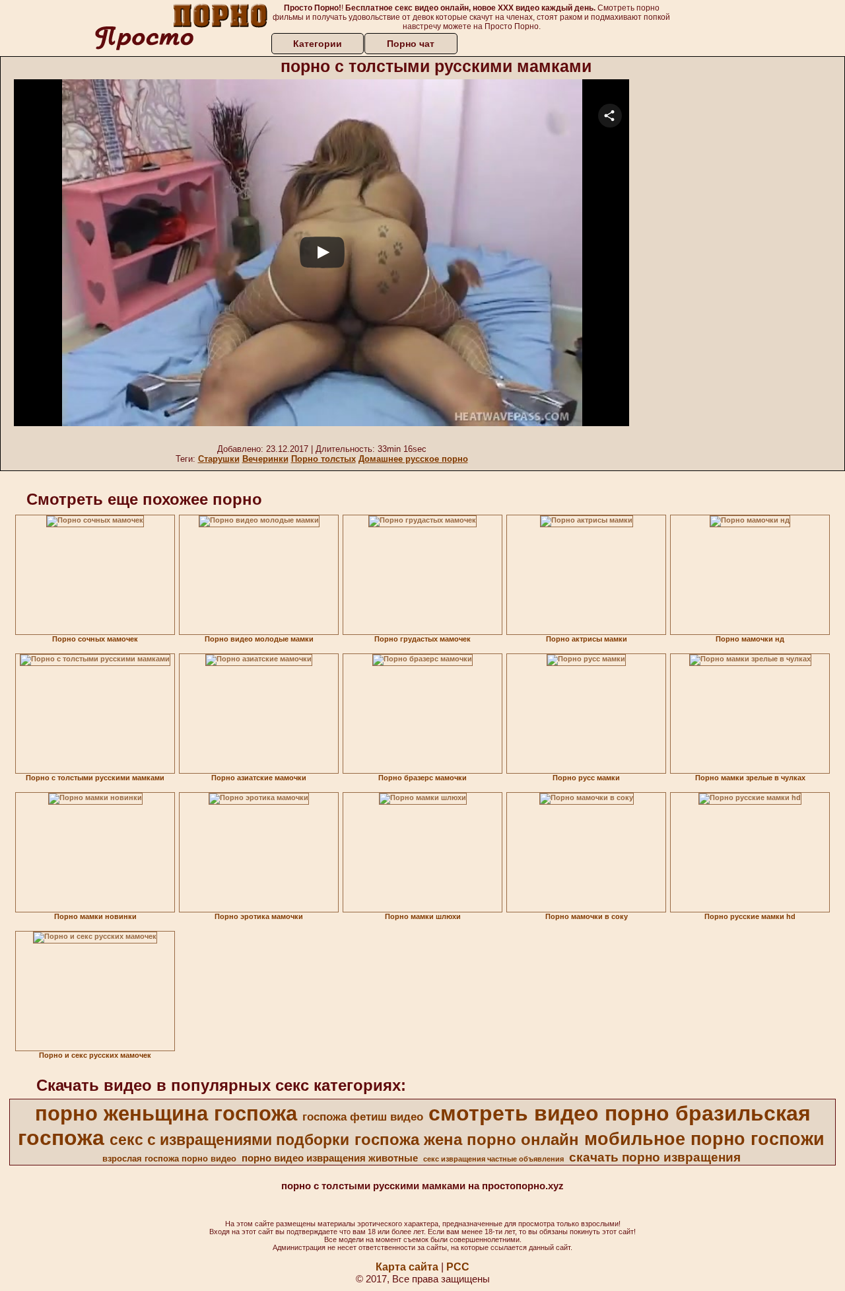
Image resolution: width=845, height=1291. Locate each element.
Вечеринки (265, 459)
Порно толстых (323, 459)
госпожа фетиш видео (362, 1116)
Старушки (219, 459)
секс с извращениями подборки (229, 1139)
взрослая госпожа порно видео (169, 1158)
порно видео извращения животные (330, 1158)
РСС (457, 1267)
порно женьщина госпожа (166, 1113)
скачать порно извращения (655, 1157)
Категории (317, 43)
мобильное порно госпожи (704, 1139)
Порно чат (410, 43)
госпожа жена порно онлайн (467, 1139)
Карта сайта (407, 1267)
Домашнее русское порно (413, 459)
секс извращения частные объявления (493, 1159)
